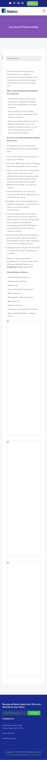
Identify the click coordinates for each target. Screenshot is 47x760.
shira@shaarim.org (14, 267)
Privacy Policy (11, 755)
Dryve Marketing (34, 755)
